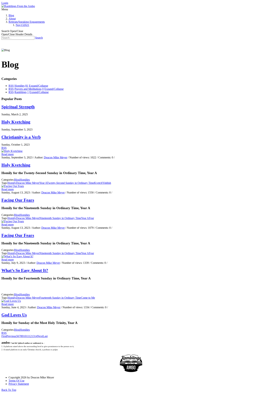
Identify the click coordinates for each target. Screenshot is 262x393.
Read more (7, 154)
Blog (11, 15)
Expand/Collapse (38, 85)
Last (45, 336)
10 (24, 336)
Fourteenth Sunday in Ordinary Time (60, 297)
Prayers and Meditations (28, 88)
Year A (43, 182)
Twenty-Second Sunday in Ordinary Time (70, 182)
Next (40, 336)
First (3, 336)
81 (26, 85)
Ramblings (20, 92)
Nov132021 (22, 25)
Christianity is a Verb (21, 137)
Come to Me (88, 297)
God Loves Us (14, 315)
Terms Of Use (16, 380)
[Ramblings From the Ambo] (18, 6)
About (12, 18)
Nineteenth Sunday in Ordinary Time (60, 218)
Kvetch (98, 182)
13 (33, 336)
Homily (11, 182)
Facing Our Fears (17, 200)
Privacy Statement (19, 383)
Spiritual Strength (18, 106)
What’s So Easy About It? (24, 270)
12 (30, 336)
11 (27, 336)
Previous (11, 336)
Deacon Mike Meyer (55, 157)
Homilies (19, 85)
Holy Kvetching (15, 122)
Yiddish (106, 182)
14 (35, 336)
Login (4, 2)
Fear (91, 218)
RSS (11, 85)
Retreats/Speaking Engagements (27, 21)
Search (39, 37)
